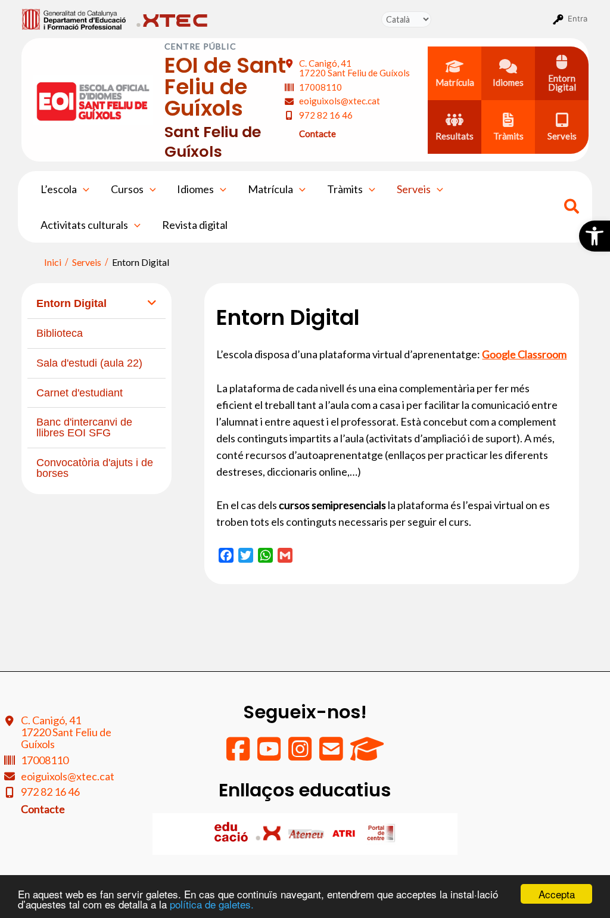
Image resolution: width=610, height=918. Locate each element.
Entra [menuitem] (577, 18)
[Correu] (331, 754)
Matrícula (270, 189)
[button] (594, 236)
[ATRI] (344, 832)
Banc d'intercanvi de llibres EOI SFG (84, 427)
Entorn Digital (71, 303)
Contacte (317, 133)
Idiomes (195, 189)
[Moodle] (367, 754)
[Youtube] (269, 754)
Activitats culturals (84, 224)
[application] (83, 189)
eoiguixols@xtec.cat (339, 100)
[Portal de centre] (381, 832)
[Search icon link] (572, 208)
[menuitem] (74, 18)
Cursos (127, 189)
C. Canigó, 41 (354, 68)
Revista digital (195, 224)
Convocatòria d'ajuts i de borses (94, 468)
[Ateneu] (307, 832)
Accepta (557, 893)
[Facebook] (238, 754)
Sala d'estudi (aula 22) (89, 363)
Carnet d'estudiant (79, 393)
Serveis (414, 189)
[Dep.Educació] (232, 832)
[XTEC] (269, 832)
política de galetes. (212, 904)
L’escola (59, 189)
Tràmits (345, 189)
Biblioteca (59, 333)
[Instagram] (300, 754)
